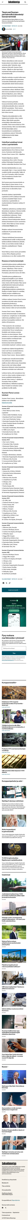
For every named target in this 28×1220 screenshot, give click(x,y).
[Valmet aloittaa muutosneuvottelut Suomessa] (14, 1000)
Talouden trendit (6, 26)
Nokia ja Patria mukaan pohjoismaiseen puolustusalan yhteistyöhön (11, 942)
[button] (3, 2)
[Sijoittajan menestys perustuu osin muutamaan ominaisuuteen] (14, 1143)
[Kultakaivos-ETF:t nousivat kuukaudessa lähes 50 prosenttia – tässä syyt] (14, 693)
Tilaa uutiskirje (6, 1186)
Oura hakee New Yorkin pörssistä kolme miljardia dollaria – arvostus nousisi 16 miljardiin (12, 1056)
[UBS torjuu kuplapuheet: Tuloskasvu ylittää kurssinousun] (14, 978)
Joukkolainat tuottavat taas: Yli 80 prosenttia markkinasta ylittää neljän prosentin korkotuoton (13, 895)
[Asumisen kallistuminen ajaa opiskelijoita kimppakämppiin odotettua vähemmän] (14, 1022)
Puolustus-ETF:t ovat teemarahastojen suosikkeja (14, 749)
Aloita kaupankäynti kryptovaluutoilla (9, 830)
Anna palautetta (6, 1190)
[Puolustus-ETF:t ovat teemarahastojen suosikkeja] (14, 740)
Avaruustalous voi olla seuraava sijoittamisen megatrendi (11, 1109)
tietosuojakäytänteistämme (8, 660)
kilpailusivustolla (7, 402)
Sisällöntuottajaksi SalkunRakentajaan (7, 1193)
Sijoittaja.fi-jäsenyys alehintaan (12, 801)
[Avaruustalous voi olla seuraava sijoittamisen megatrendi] (14, 1099)
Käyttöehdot (16, 1212)
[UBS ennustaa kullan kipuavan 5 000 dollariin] (14, 761)
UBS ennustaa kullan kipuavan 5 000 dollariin (13, 771)
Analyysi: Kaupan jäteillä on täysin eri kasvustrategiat (13, 1130)
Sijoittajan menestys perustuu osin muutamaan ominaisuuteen (12, 1152)
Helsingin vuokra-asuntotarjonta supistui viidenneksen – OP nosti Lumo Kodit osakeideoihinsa (13, 919)
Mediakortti (5, 1182)
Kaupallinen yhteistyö (6, 707)
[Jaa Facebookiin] (3, 583)
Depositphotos (16, 1200)
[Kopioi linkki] (9, 583)
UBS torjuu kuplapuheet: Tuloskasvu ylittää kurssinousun (13, 987)
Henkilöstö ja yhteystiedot (9, 1179)
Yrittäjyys (14, 26)
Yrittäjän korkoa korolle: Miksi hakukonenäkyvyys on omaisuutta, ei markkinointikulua (13, 727)
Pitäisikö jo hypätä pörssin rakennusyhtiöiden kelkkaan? (11, 965)
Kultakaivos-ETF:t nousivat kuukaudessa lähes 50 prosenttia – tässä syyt (12, 703)
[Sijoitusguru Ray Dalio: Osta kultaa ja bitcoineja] (14, 1077)
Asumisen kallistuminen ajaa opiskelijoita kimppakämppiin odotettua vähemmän (11, 1032)
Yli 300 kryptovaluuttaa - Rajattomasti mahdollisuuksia (12, 859)
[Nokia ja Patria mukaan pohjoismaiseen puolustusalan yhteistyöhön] (14, 932)
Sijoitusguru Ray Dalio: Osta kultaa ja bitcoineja (13, 1087)
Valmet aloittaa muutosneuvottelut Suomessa (12, 1009)
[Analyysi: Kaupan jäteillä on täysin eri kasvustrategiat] (14, 1121)
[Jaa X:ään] (6, 583)
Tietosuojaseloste (7, 1212)
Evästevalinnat (6, 1215)
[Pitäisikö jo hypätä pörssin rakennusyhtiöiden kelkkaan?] (14, 956)
